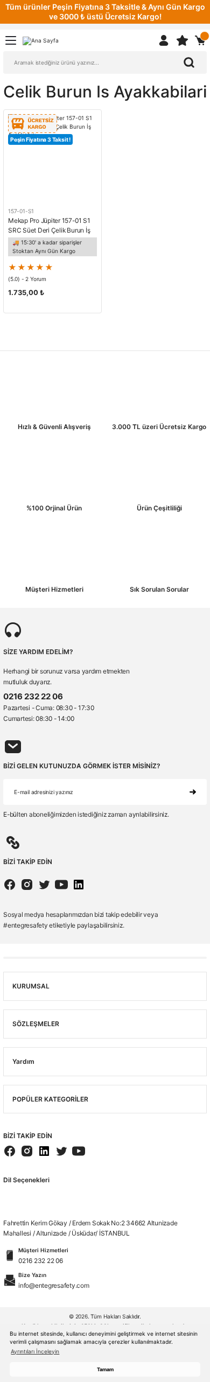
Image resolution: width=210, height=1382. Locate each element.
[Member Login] (163, 40)
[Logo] (41, 40)
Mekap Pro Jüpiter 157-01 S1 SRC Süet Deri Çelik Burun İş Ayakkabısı (49, 225)
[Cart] (200, 40)
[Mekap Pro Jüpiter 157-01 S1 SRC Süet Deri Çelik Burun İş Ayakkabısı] (52, 158)
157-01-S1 (21, 211)
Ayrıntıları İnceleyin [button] (35, 1351)
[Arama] (189, 62)
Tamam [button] (105, 1369)
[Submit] (193, 792)
